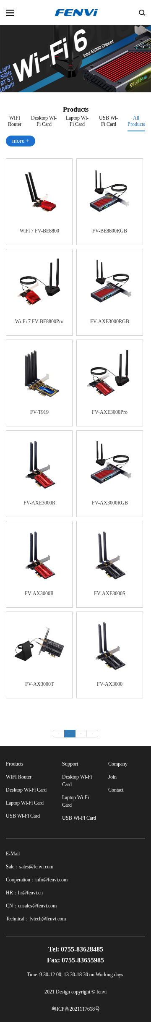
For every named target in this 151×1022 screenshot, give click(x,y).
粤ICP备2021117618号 (76, 1009)
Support (70, 764)
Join (112, 777)
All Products (136, 121)
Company (118, 764)
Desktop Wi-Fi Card (44, 120)
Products (14, 764)
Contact (115, 790)
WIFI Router (14, 120)
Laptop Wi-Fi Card (77, 120)
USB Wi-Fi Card (108, 120)
